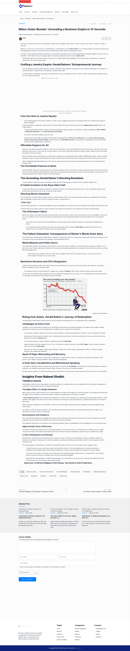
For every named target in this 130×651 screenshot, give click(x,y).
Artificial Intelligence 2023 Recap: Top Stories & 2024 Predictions (63, 463)
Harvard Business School (31, 397)
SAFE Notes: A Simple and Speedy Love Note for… (96, 517)
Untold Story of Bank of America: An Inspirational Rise (32, 517)
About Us (27, 12)
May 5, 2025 (29, 513)
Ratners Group (24, 476)
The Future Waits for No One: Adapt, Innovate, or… (63, 517)
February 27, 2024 (93, 513)
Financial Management (45, 12)
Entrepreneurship (75, 471)
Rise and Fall (52, 476)
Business (34, 12)
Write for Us (74, 12)
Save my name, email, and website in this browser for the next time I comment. (42, 567)
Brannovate (78, 648)
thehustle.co (104, 313)
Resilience (43, 476)
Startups (57, 12)
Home (20, 12)
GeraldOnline (73, 366)
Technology (65, 12)
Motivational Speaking (100, 471)
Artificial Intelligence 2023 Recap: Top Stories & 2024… (36, 490)
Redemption (34, 476)
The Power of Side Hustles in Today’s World (97, 490)
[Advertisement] (63, 604)
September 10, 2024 (62, 513)
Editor (24, 38)
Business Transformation (46, 471)
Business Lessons (31, 471)
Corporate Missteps (61, 471)
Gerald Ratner (86, 471)
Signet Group (63, 476)
